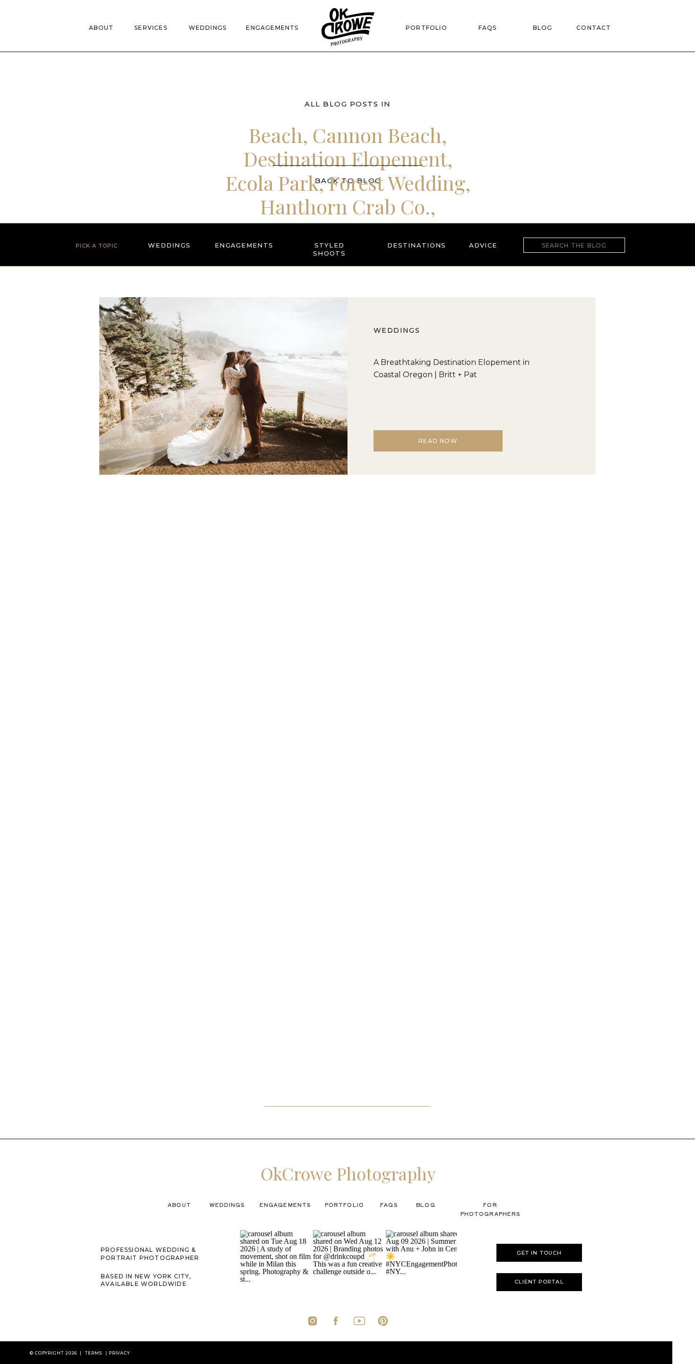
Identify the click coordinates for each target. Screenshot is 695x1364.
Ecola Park (272, 182)
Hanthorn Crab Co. (345, 206)
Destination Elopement (345, 158)
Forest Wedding (397, 182)
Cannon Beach (377, 135)
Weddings (397, 330)
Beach (276, 135)
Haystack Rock (291, 230)
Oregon (346, 254)
